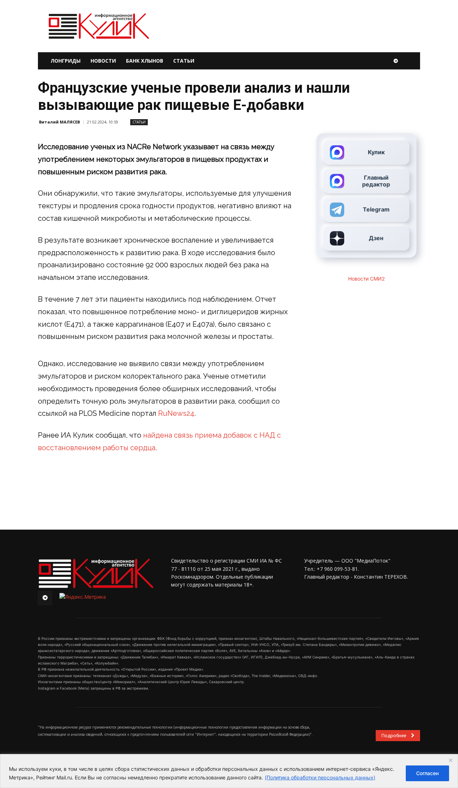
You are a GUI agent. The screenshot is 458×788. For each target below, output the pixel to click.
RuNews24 (176, 413)
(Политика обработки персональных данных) (320, 777)
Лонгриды (65, 60)
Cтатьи (139, 122)
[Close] (450, 760)
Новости (103, 60)
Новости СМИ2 (366, 279)
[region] (229, 771)
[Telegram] (395, 60)
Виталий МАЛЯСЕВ (59, 122)
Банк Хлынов (144, 60)
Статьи (183, 60)
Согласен (427, 773)
